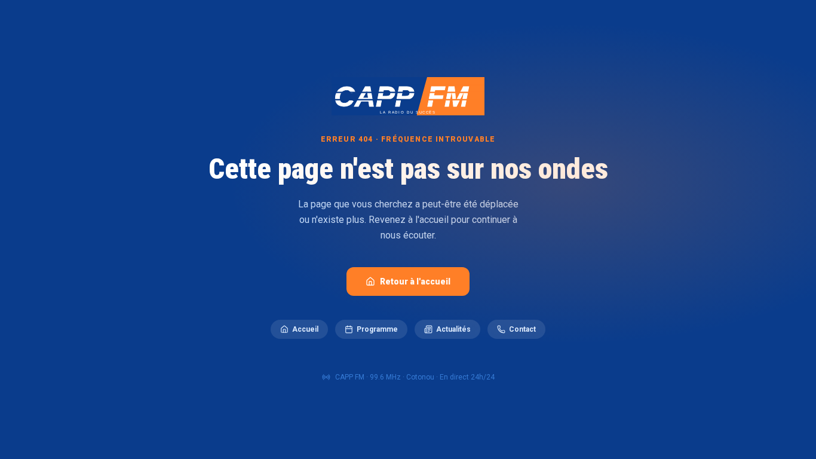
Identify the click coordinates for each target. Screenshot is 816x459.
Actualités (453, 329)
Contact (522, 329)
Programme (377, 329)
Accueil (305, 329)
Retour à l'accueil (415, 281)
